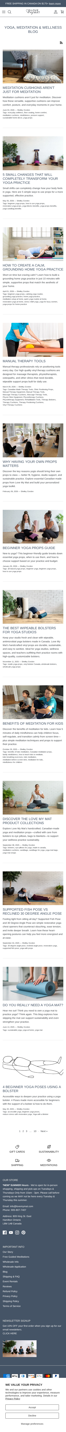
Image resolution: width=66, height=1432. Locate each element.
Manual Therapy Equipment (14, 392)
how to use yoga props (35, 203)
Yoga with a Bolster (40, 1114)
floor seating (29, 113)
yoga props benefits (48, 206)
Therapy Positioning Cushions (31, 402)
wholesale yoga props (12, 667)
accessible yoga (14, 1112)
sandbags (24, 850)
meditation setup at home (13, 299)
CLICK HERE (10, 1333)
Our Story (8, 1252)
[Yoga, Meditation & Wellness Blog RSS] (61, 42)
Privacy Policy (12, 1398)
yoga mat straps (9, 853)
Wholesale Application (14, 1266)
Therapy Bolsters (48, 400)
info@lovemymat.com (21, 1206)
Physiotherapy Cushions (33, 397)
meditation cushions (11, 115)
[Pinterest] (23, 1232)
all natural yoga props (16, 569)
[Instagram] (17, 1232)
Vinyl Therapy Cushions (12, 405)
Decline (32, 1415)
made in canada (39, 848)
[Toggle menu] (3, 12)
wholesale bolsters (49, 664)
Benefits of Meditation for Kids (33, 723)
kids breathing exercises (13, 757)
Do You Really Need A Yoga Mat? (33, 1005)
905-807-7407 (18, 1210)
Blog (5, 1271)
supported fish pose (11, 948)
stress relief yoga (31, 302)
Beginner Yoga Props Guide (29, 548)
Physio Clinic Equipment (12, 397)
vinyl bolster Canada (32, 664)
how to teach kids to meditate (31, 754)
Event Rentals (10, 1281)
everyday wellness (15, 113)
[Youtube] (11, 1232)
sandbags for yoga (37, 850)
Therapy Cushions (10, 402)
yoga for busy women (48, 302)
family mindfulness (10, 754)
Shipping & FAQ (11, 1276)
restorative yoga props (12, 206)
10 (35, 1131)
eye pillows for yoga (23, 848)
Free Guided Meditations (16, 1256)
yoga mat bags (52, 850)
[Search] (11, 12)
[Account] (55, 12)
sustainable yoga (15, 1030)
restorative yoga (50, 946)
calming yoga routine (34, 294)
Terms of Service (12, 1306)
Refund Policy (10, 1291)
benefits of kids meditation (18, 752)
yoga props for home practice (15, 304)
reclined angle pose (34, 946)
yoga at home (28, 1030)
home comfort (41, 113)
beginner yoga (32, 569)
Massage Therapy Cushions (14, 395)
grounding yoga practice (13, 296)
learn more (50, 3)
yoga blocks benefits (30, 206)
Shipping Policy (11, 1301)
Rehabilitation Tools (32, 400)
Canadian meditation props (41, 752)
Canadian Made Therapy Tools (20, 389)
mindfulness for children (12, 762)
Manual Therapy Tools (24, 361)
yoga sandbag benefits (12, 209)
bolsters (11, 848)
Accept (32, 1407)
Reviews (7, 1286)
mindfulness (25, 115)
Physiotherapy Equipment (13, 400)
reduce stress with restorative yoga (17, 1114)
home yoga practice (32, 296)
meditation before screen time (15, 760)
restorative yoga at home (13, 302)
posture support (37, 115)
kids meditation (30, 757)
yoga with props (26, 948)
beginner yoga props (16, 203)
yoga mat (38, 1030)
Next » (44, 1131)
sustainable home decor (12, 118)
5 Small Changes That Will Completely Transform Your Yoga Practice (30, 178)
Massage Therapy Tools (37, 395)
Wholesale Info (11, 1261)
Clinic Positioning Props (43, 389)
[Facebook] (5, 1232)
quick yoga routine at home (35, 299)
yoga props (27, 118)
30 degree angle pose (17, 946)
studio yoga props (15, 664)
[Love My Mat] (33, 12)
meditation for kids (35, 760)
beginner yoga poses (30, 1112)
